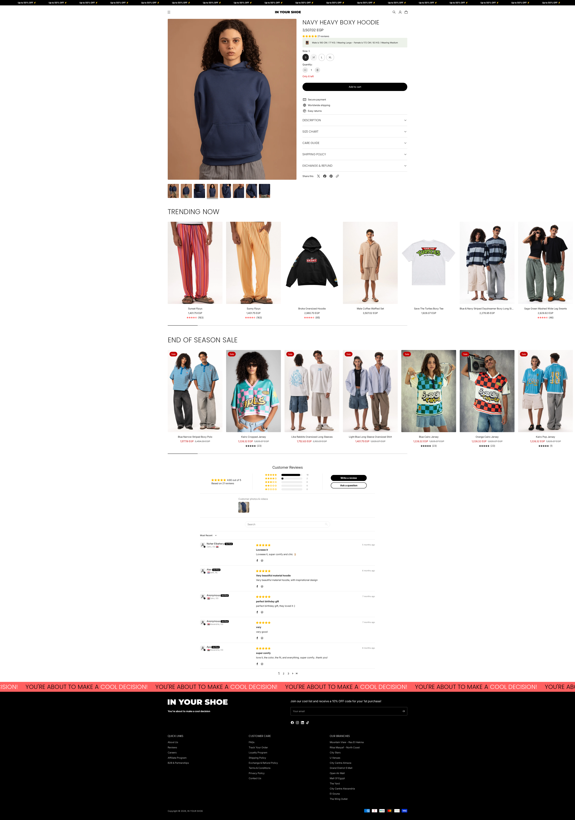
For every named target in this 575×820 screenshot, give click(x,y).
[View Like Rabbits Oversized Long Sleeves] (312, 391)
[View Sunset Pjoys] (195, 263)
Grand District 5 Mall (341, 767)
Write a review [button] (349, 477)
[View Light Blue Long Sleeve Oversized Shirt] (370, 391)
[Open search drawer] (394, 12)
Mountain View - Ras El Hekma (347, 742)
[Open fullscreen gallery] (291, 174)
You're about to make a (120, 686)
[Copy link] (337, 176)
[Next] (403, 270)
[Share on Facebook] (324, 176)
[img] (263, 545)
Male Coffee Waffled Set (370, 308)
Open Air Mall (337, 773)
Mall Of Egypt (337, 778)
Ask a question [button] (348, 485)
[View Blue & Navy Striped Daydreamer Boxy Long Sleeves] (487, 263)
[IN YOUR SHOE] (287, 12)
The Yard (335, 783)
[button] (309, 36)
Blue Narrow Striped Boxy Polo (195, 436)
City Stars (335, 752)
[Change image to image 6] (238, 191)
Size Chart (310, 131)
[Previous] (171, 270)
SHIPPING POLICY (314, 154)
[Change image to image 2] (186, 191)
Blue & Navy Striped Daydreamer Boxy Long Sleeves (487, 308)
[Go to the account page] (400, 12)
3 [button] (288, 673)
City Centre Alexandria (342, 788)
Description (311, 120)
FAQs (251, 742)
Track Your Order (258, 747)
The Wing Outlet (339, 798)
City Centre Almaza (340, 762)
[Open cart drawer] (406, 12)
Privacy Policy (257, 773)
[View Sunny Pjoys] (253, 263)
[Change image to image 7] (251, 191)
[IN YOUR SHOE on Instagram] (297, 722)
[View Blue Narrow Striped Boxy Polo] (195, 391)
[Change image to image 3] (199, 191)
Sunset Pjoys (195, 308)
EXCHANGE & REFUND (317, 166)
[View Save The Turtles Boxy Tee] (428, 263)
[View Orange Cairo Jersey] (487, 391)
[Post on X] (318, 176)
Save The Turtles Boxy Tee (428, 308)
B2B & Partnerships (178, 762)
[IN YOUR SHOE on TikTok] (307, 722)
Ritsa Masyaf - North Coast (345, 747)
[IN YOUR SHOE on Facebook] (292, 722)
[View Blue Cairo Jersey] (428, 391)
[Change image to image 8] (264, 191)
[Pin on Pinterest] (331, 176)
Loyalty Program (258, 752)
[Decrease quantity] (305, 70)
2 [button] (283, 673)
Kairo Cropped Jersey (253, 436)
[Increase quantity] (317, 70)
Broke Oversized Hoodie (312, 308)
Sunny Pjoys (253, 308)
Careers (172, 752)
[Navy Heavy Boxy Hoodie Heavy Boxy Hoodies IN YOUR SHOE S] (232, 99)
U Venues (335, 757)
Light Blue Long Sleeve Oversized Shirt (370, 436)
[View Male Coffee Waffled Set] (370, 263)
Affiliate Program (177, 757)
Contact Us (255, 778)
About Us (173, 742)
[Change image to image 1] (173, 191)
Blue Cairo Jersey (429, 436)
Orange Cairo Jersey (487, 436)
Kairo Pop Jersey (545, 436)
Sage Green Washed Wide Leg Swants (545, 308)
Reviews (172, 747)
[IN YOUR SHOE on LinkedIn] (302, 722)
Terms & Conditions (259, 767)
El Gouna (335, 793)
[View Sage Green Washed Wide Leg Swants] (545, 263)
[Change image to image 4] (212, 191)
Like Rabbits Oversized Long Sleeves (312, 436)
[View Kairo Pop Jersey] (545, 391)
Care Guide (310, 143)
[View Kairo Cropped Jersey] (253, 391)
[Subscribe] (403, 711)
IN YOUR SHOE (195, 811)
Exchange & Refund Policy (263, 762)
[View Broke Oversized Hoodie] (312, 263)
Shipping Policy (257, 757)
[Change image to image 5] (225, 191)
